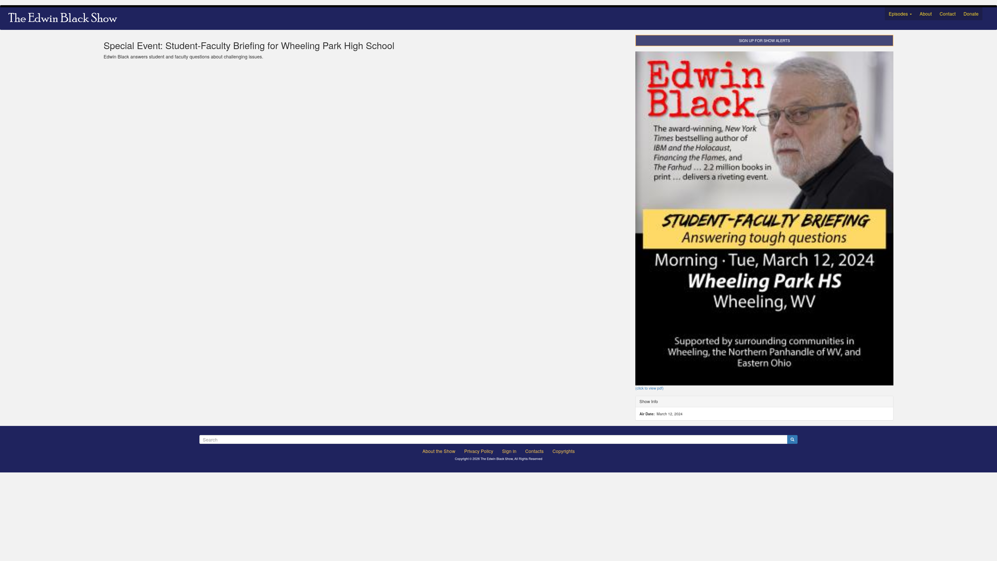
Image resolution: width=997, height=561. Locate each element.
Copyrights (564, 451)
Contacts (534, 451)
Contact (948, 13)
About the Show (438, 451)
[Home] (64, 18)
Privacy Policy (478, 451)
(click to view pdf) (649, 388)
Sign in (509, 451)
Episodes (899, 13)
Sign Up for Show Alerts (764, 40)
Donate (971, 13)
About (926, 13)
